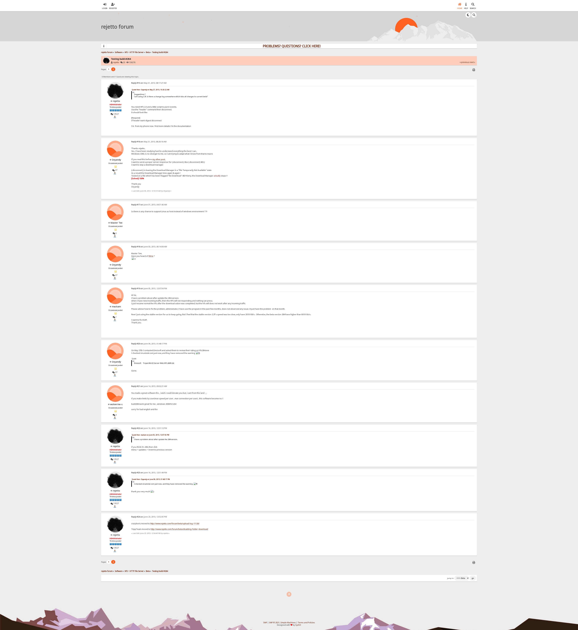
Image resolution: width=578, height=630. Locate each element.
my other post (158, 159)
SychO (298, 625)
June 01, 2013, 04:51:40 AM (149, 204)
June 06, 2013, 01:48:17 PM (149, 343)
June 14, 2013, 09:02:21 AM (149, 386)
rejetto (116, 62)
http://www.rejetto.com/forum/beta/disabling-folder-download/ (179, 529)
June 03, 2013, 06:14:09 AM (149, 246)
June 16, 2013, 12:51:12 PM (149, 428)
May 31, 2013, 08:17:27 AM (148, 83)
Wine (151, 256)
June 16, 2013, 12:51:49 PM (149, 472)
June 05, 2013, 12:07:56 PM (149, 288)
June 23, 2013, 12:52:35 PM (149, 517)
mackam (116, 306)
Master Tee (116, 222)
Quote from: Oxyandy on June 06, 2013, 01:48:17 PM (151, 479)
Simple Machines (288, 622)
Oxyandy (116, 159)
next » (472, 62)
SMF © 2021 (274, 622)
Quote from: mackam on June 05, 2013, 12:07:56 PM (150, 435)
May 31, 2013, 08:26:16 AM (148, 141)
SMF (265, 622)
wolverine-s (116, 404)
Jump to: (450, 578)
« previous (464, 62)
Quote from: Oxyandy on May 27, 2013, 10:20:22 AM (150, 90)
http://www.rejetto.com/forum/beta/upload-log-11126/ (174, 523)
